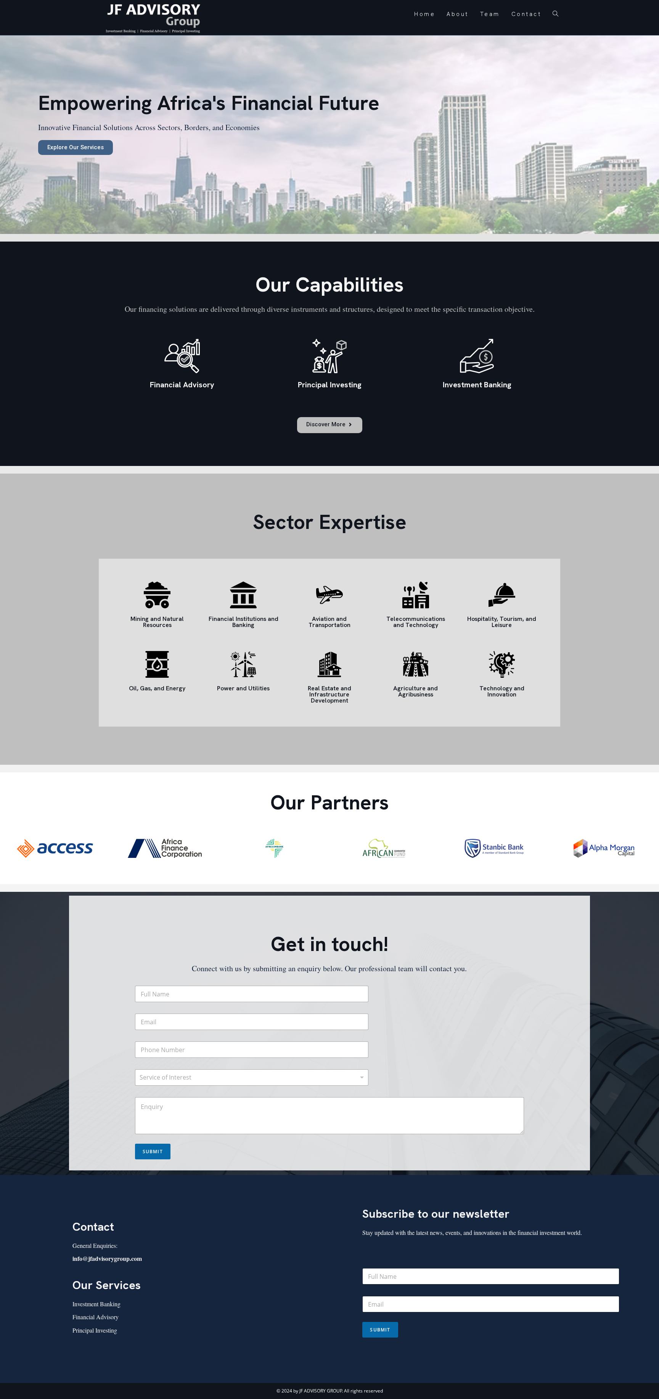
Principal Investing (94, 1330)
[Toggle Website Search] (555, 14)
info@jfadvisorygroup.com (107, 1258)
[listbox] (251, 1077)
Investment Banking (96, 1304)
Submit (153, 1151)
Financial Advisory (95, 1317)
